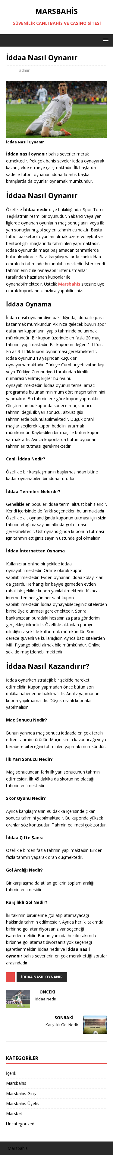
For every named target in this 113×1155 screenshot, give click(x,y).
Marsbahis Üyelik (22, 1103)
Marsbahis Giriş (21, 1093)
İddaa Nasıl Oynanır (42, 977)
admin (24, 70)
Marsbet (14, 1113)
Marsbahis (69, 284)
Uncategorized (20, 1124)
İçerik (11, 1073)
